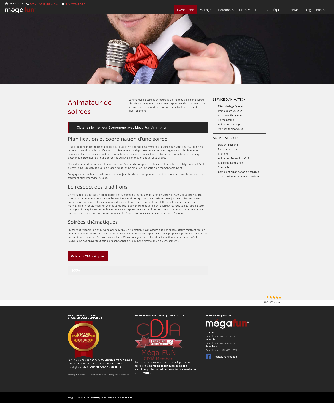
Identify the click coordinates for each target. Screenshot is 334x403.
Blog (308, 10)
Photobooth (225, 10)
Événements (185, 10)
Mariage (205, 10)
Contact (294, 10)
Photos (321, 10)
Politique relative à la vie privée (112, 397)
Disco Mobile (248, 10)
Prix (265, 10)
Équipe (278, 10)
